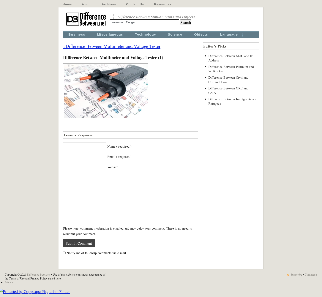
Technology (145, 34)
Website (112, 167)
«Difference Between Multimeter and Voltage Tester (111, 46)
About (87, 4)
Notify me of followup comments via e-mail (96, 252)
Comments (311, 274)
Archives (109, 4)
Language (229, 34)
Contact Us (135, 4)
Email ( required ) (119, 156)
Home (67, 4)
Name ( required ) (119, 146)
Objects (201, 34)
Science (175, 34)
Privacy (9, 282)
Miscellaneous (110, 34)
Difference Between (38, 274)
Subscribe (296, 274)
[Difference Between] (86, 25)
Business (76, 34)
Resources (162, 4)
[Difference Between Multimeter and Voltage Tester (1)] (130, 90)
